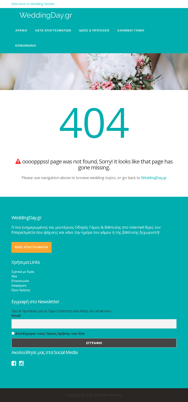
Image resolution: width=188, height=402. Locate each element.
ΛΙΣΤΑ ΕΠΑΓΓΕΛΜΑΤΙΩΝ (53, 30)
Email (15, 315)
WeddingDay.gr (153, 178)
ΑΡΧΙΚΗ (21, 30)
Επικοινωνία (20, 281)
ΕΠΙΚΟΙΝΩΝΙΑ (25, 45)
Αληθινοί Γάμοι (130, 30)
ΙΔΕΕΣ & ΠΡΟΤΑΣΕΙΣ (94, 30)
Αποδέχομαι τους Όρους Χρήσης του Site (49, 333)
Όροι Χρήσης (20, 290)
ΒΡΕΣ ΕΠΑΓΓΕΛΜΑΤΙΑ (31, 247)
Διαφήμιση (18, 285)
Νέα (14, 276)
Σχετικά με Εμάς (22, 271)
